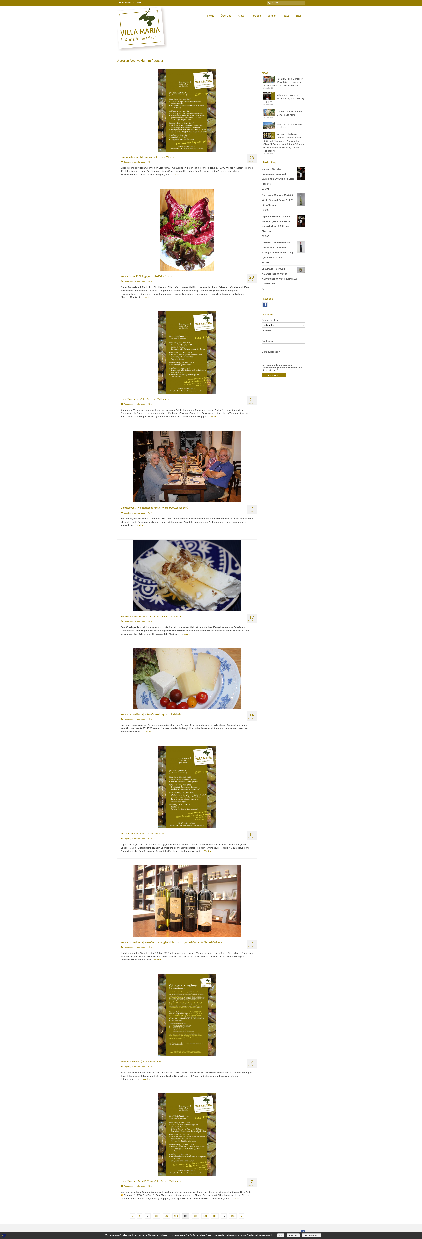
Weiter (175, 174)
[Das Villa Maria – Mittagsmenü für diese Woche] (187, 110)
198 (195, 1216)
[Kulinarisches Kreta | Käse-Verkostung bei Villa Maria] (187, 678)
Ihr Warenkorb (131, 2)
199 (205, 1216)
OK (280, 1235)
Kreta (241, 15)
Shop (299, 15)
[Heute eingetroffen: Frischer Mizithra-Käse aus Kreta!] (187, 575)
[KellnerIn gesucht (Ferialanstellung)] (187, 1015)
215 (233, 1216)
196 (176, 1216)
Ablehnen (293, 1235)
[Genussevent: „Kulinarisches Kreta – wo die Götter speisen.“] (187, 466)
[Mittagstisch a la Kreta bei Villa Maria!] (187, 787)
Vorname (266, 330)
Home (210, 15)
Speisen (272, 15)
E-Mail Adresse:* (271, 351)
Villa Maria (141, 162)
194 (156, 1216)
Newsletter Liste (271, 320)
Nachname (268, 341)
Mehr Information (311, 1235)
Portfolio (256, 15)
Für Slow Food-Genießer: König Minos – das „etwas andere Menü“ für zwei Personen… (283, 82)
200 (215, 1216)
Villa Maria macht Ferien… (290, 124)
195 (166, 1216)
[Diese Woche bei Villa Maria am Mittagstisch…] (187, 352)
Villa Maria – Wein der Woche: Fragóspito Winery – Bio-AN (283, 98)
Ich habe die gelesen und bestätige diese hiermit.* (282, 367)
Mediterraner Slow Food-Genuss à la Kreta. (290, 113)
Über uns (226, 15)
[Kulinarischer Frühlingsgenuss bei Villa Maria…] (187, 229)
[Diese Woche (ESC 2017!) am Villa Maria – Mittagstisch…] (187, 1134)
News (286, 15)
